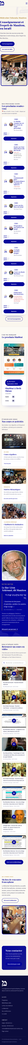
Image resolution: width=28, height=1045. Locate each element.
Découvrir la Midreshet (10, 900)
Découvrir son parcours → (10, 629)
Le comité (4, 1014)
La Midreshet (5, 1008)
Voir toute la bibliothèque (14, 862)
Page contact (5, 1031)
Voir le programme (7, 44)
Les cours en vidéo (7, 49)
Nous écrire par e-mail (14, 964)
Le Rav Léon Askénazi (7, 1005)
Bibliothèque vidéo (6, 1003)
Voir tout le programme (14, 319)
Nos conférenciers (6, 1011)
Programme (5, 1000)
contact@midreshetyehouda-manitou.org (12, 1028)
